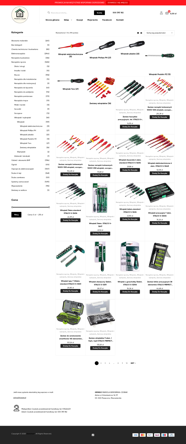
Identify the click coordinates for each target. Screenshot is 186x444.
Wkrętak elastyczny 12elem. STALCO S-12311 (100, 283)
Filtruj (16, 215)
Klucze (17, 75)
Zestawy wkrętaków (134, 113)
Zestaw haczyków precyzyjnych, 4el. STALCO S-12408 (130, 118)
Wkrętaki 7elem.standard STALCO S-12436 (70, 211)
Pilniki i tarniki (19, 105)
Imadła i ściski (20, 70)
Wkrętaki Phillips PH (28, 130)
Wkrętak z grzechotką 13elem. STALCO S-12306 (130, 283)
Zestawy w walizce (19, 190)
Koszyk (80, 20)
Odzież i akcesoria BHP (20, 160)
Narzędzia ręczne (122, 110)
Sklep (66, 20)
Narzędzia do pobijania (24, 92)
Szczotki (17, 109)
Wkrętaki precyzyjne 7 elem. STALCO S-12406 (159, 214)
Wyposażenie (16, 186)
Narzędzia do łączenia (23, 88)
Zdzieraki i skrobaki (22, 156)
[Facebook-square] (93, 435)
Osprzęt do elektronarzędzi (22, 169)
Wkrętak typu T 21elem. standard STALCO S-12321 (70, 282)
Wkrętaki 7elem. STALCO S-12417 (100, 224)
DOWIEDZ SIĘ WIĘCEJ (118, 3)
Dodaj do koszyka (129, 127)
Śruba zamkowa (18, 177)
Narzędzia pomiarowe (23, 96)
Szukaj (99, 13)
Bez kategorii (16, 45)
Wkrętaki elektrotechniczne (31, 126)
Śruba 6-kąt (16, 173)
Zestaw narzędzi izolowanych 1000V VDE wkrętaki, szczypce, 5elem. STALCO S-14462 (100, 166)
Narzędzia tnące (21, 100)
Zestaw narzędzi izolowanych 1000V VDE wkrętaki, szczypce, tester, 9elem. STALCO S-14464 (70, 166)
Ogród (14, 164)
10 (127, 363)
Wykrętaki (21, 152)
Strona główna (52, 20)
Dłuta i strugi (19, 66)
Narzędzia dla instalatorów (25, 79)
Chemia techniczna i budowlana (24, 49)
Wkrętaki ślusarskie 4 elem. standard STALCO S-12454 (130, 161)
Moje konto (92, 20)
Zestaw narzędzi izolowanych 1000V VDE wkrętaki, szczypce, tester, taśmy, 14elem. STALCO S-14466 (159, 108)
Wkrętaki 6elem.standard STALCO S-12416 (129, 210)
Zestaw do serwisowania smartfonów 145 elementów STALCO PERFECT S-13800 (70, 337)
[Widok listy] (141, 32)
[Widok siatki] (138, 32)
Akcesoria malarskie (19, 41)
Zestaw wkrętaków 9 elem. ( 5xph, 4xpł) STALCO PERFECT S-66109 (100, 339)
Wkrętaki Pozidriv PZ (28, 139)
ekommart (30, 434)
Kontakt (120, 20)
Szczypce (18, 113)
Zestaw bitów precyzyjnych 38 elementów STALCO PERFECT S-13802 (159, 283)
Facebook (107, 20)
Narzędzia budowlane (20, 58)
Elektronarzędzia (18, 53)
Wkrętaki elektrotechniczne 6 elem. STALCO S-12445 (160, 164)
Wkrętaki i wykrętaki (22, 117)
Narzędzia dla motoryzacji (25, 83)
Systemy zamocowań (20, 182)
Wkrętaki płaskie (27, 134)
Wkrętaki (132, 110)
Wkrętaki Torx (25, 143)
